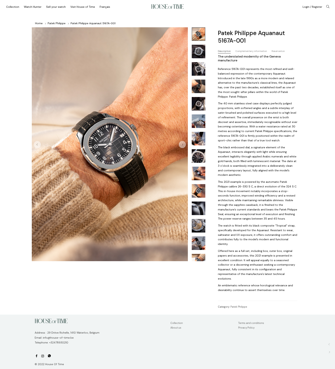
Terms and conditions (251, 323)
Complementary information (251, 51)
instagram (42, 356)
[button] (182, 144)
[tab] (224, 51)
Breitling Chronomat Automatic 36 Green (329, 344)
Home (39, 23)
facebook (36, 356)
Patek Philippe (57, 23)
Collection (176, 323)
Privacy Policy (246, 327)
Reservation (278, 51)
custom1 (49, 356)
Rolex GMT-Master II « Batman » (329, 352)
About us (175, 327)
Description (224, 51)
